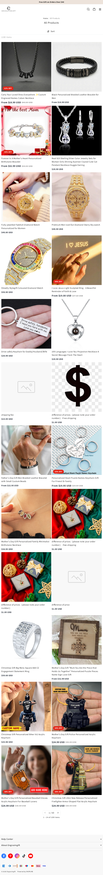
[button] (100, 9)
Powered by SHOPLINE (25, 871)
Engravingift (11, 871)
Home (45, 18)
